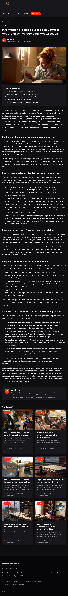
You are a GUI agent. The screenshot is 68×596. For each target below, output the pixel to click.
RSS (21, 576)
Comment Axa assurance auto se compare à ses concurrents (16, 525)
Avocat (17, 13)
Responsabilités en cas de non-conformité (19, 99)
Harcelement (7, 13)
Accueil (5, 10)
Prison (37, 10)
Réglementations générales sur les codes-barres (21, 91)
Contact (35, 13)
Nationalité (28, 10)
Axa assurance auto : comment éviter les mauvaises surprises (16, 434)
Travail (19, 10)
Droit (12, 10)
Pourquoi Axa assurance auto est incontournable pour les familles (47, 435)
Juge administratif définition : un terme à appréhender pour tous (50, 481)
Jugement (46, 10)
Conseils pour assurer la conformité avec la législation (23, 102)
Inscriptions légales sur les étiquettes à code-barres (22, 94)
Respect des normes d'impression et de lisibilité (21, 97)
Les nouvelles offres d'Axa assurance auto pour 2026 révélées (46, 526)
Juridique (55, 10)
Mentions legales (13, 576)
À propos (25, 13)
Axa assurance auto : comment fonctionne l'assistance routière (17, 481)
